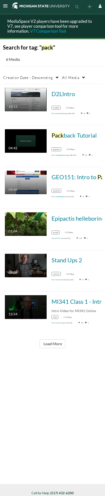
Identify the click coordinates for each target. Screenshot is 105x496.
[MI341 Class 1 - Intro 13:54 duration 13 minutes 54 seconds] (26, 307)
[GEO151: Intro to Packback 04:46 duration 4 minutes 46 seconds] (26, 182)
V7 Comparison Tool (48, 31)
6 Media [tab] (13, 59)
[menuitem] (77, 6)
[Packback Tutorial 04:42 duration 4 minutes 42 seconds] (26, 141)
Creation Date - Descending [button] (28, 77)
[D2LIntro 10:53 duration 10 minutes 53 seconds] (26, 99)
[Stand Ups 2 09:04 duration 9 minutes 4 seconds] (26, 265)
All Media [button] (70, 77)
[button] (7, 5)
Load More (52, 343)
